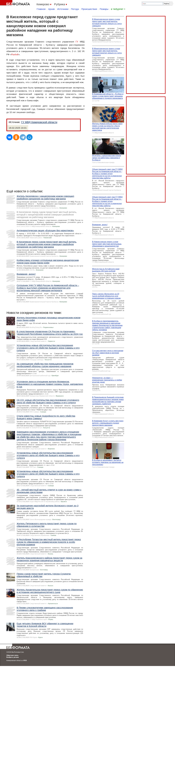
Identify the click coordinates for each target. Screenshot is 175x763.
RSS (25, 660)
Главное (41, 9)
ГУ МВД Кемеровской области (39, 122)
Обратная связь (12, 655)
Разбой (14, 54)
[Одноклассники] (16, 137)
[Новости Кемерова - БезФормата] (15, 3)
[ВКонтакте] (9, 137)
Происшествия (89, 9)
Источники (62, 9)
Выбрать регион (12, 657)
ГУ (77, 41)
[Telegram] (23, 137)
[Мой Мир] (29, 137)
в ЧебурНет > (118, 9)
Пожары (104, 9)
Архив (51, 9)
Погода (75, 9)
